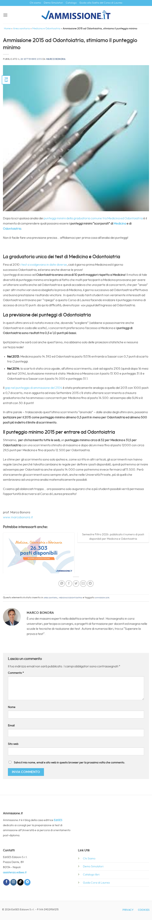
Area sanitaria (21, 28)
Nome (11, 707)
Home (7, 28)
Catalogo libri (91, 874)
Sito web (13, 743)
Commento (16, 672)
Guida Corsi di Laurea (96, 882)
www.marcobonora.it (18, 517)
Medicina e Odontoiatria (46, 28)
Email (11, 725)
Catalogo (71, 3)
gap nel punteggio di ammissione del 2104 (33, 387)
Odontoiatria (12, 228)
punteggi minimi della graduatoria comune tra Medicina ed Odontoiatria (93, 218)
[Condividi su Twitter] (76, 583)
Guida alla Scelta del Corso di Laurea (100, 3)
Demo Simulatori (53, 3)
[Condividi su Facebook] (69, 583)
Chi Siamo (89, 858)
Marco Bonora (56, 59)
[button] (5, 15)
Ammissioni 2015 (102, 597)
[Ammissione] (76, 14)
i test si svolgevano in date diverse (43, 264)
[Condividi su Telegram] (90, 583)
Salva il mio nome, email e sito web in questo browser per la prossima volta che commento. (69, 762)
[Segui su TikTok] (20, 882)
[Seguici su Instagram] (13, 882)
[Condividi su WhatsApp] (61, 583)
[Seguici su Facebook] (6, 882)
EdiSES (58, 820)
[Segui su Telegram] (27, 882)
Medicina (120, 223)
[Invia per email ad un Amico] (83, 583)
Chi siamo (35, 3)
